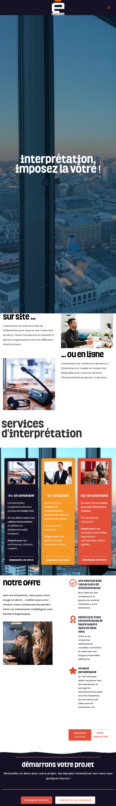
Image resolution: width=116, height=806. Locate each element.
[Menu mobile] (108, 7)
